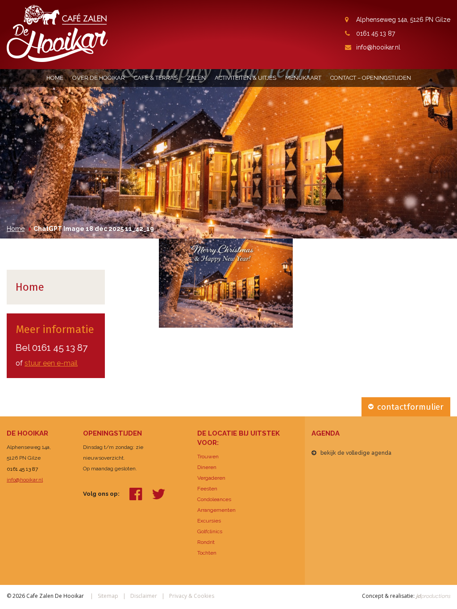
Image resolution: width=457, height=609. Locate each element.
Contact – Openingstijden (370, 77)
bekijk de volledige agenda (355, 453)
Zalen (196, 77)
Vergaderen (211, 478)
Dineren (206, 467)
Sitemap (108, 596)
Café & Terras (156, 77)
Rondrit (206, 542)
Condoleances (214, 499)
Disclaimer (143, 596)
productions (432, 596)
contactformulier (410, 407)
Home (54, 77)
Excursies (209, 521)
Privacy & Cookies (191, 596)
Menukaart (303, 77)
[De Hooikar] (57, 33)
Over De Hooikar (98, 77)
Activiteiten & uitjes (245, 77)
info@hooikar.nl (378, 47)
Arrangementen (216, 510)
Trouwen (208, 456)
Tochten (206, 553)
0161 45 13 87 (375, 33)
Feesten (207, 489)
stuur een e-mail (51, 363)
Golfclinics (209, 531)
